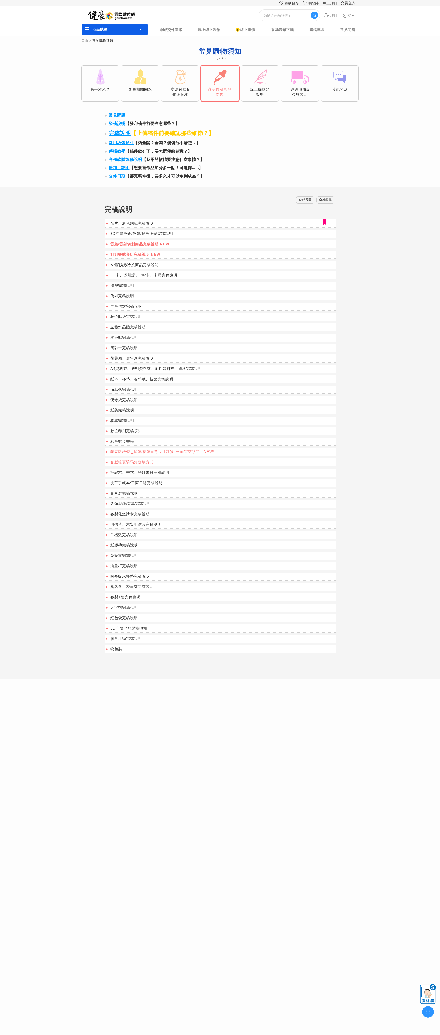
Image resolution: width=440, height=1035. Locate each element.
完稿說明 (120, 133)
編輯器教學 (260, 91)
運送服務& (300, 91)
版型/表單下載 (282, 30)
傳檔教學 (117, 151)
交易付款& (180, 91)
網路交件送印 (171, 30)
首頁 (85, 40)
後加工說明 (119, 167)
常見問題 (347, 30)
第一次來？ (100, 89)
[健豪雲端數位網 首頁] (117, 15)
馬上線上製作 (209, 30)
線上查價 (247, 30)
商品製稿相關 (220, 91)
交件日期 (117, 176)
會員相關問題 (140, 89)
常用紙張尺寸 (121, 143)
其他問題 (340, 89)
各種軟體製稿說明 (125, 159)
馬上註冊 (330, 3)
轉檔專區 (317, 30)
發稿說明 (117, 123)
